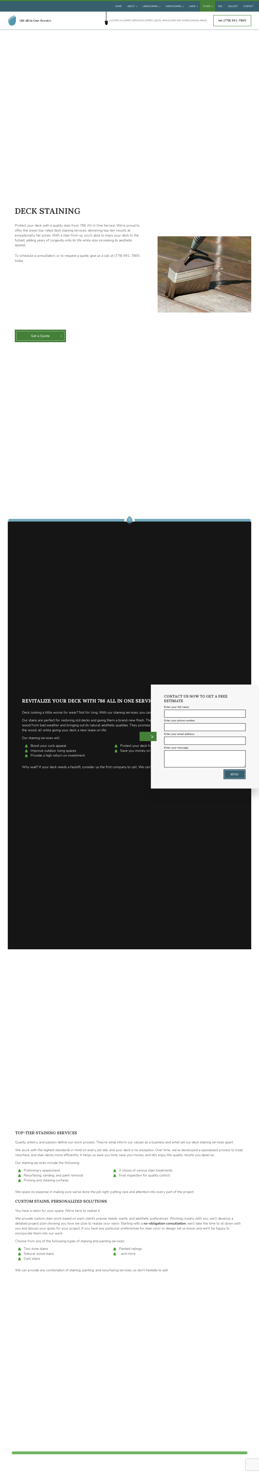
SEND (229, 774)
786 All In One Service (35, 20)
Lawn (192, 6)
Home (118, 6)
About (131, 6)
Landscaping (150, 6)
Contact (248, 6)
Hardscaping (173, 6)
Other (206, 6)
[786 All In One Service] (12, 20)
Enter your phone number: (174, 720)
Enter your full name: (171, 707)
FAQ (220, 6)
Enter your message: (171, 747)
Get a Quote (40, 336)
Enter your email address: (174, 734)
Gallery (233, 6)
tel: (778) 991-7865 (232, 20)
